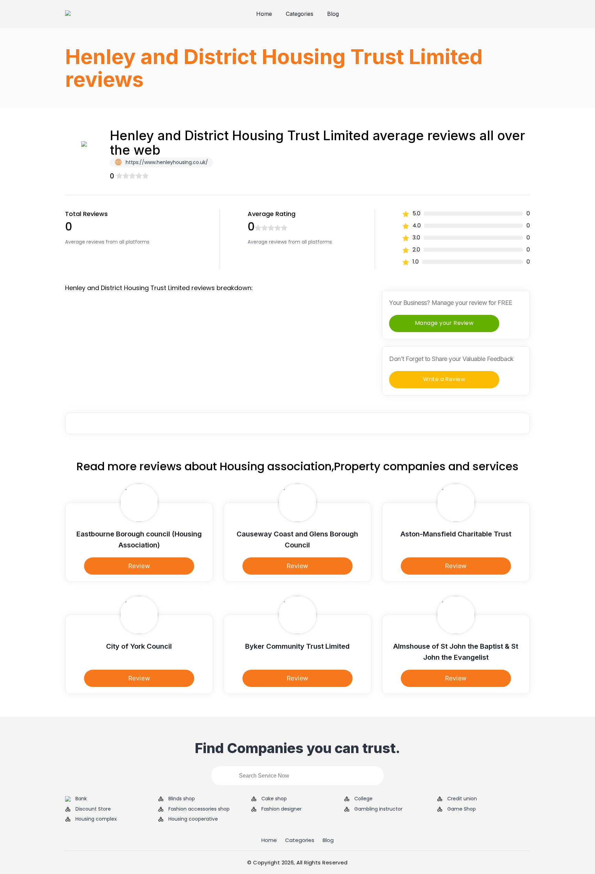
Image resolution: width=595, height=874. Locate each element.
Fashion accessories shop (199, 809)
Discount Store (93, 809)
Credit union (462, 798)
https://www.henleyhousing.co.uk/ (166, 162)
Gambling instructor (378, 809)
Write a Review (444, 379)
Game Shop (461, 809)
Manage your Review (444, 323)
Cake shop (274, 798)
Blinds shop (181, 798)
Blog (333, 13)
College (363, 798)
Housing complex (96, 819)
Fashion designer (281, 809)
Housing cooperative (193, 819)
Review (139, 565)
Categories (299, 13)
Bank (81, 798)
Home (264, 13)
